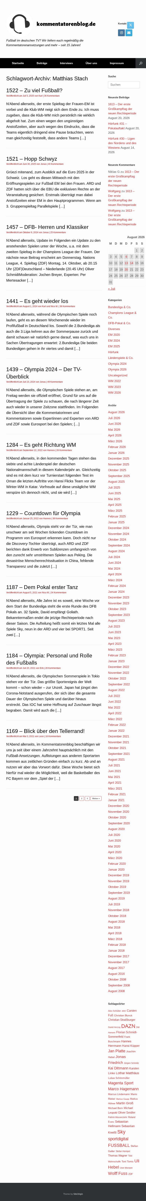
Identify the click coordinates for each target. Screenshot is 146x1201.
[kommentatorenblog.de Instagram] (121, 32)
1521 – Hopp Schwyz (31, 159)
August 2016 (116, 974)
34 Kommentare (58, 592)
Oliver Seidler (126, 1112)
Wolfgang (114, 191)
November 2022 (118, 673)
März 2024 (115, 580)
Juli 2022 (114, 696)
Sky (121, 1132)
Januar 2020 (116, 869)
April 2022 (114, 713)
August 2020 (116, 829)
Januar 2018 (116, 950)
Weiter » (96, 798)
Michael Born (115, 1108)
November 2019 (118, 881)
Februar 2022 (117, 725)
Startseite (18, 63)
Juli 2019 (114, 904)
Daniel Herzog (114, 1027)
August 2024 (116, 551)
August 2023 (116, 620)
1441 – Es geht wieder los (37, 301)
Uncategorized (117, 375)
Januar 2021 (116, 800)
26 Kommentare (64, 450)
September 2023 (119, 615)
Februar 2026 (117, 447)
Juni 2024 (114, 562)
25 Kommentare (58, 232)
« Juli (111, 288)
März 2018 (115, 939)
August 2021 (116, 759)
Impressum (117, 63)
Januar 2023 (116, 661)
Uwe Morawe (126, 1168)
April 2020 (114, 852)
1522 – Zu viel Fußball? (34, 90)
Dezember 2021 (118, 736)
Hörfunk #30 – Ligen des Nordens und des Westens (122, 143)
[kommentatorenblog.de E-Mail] (129, 32)
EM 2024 (114, 340)
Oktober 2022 (117, 678)
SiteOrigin (78, 1194)
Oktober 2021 (117, 748)
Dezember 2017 (118, 956)
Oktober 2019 (117, 887)
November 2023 (118, 603)
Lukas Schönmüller (119, 1078)
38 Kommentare (67, 306)
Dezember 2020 (118, 806)
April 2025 (114, 505)
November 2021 (118, 742)
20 (126, 269)
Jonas (43, 164)
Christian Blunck (123, 1015)
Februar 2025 (117, 516)
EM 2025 (114, 346)
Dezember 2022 (118, 667)
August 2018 (116, 921)
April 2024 (114, 574)
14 (131, 263)
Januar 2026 (116, 453)
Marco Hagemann (123, 1089)
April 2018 (114, 933)
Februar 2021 (117, 794)
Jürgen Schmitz (131, 1063)
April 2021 (114, 782)
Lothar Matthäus (127, 1073)
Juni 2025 (114, 493)
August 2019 (116, 898)
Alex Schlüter (114, 1011)
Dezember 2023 (118, 597)
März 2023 (115, 649)
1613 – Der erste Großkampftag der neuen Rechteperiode (122, 109)
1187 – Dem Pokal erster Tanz (42, 587)
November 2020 (118, 811)
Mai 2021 (114, 777)
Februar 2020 (117, 863)
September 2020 (119, 823)
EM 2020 (114, 334)
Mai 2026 (114, 429)
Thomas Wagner (117, 1155)
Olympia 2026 (117, 369)
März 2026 (115, 441)
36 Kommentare (52, 96)
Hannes (51, 450)
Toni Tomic (128, 1161)
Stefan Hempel (123, 1151)
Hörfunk (113, 352)
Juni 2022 (114, 701)
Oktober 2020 (117, 817)
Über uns (91, 63)
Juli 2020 (114, 835)
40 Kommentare (56, 164)
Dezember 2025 (118, 458)
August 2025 (116, 481)
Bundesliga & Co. (119, 307)
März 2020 (115, 858)
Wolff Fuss (117, 1173)
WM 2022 (114, 381)
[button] (140, 63)
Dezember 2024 (118, 528)
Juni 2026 (114, 424)
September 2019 (119, 892)
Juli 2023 (114, 626)
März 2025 (115, 510)
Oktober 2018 (117, 916)
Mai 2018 (114, 927)
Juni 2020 (114, 840)
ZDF (130, 1174)
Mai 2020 (114, 846)
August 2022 (116, 690)
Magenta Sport (120, 1083)
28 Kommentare (53, 668)
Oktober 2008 (117, 979)
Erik (42, 668)
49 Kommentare (55, 382)
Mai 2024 (114, 568)
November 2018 (118, 910)
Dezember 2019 (118, 875)
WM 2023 (114, 387)
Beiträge (42, 63)
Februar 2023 (117, 655)
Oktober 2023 (117, 609)
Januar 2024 (116, 591)
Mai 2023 (114, 638)
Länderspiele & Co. (120, 358)
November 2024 (118, 534)
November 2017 (118, 962)
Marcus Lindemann (119, 1094)
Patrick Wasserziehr (117, 1117)
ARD (124, 1011)
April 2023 (114, 643)
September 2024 (119, 545)
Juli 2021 (114, 765)
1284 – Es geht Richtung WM (41, 445)
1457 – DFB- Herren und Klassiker (47, 227)
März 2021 (115, 788)
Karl (41, 96)
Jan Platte (116, 1051)
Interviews (66, 63)
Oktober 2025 (117, 470)
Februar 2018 (117, 944)
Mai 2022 (114, 707)
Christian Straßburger (121, 1019)
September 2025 (119, 476)
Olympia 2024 (117, 363)
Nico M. (54, 306)
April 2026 (114, 435)
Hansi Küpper (131, 1045)
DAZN (128, 1026)
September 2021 (119, 754)
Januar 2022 (116, 730)
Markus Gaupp (122, 1099)
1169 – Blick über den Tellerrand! (45, 731)
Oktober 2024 (117, 539)
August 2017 (116, 968)
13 (126, 263)
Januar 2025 (116, 522)
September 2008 (119, 985)
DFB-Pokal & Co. (119, 323)
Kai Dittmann (118, 1068)
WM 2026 (114, 392)
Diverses (114, 329)
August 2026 (116, 412)
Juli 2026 (114, 418)
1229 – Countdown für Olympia (43, 513)
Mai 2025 (114, 499)
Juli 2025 (114, 487)
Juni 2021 (114, 771)
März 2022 (115, 719)
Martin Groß (124, 1103)
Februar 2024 (117, 586)
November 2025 (118, 464)
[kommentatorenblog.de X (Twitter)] (130, 25)
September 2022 (119, 684)
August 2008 (116, 991)
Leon (41, 736)
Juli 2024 (114, 557)
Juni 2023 (114, 632)
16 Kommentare (53, 736)
